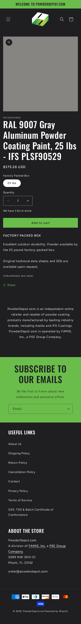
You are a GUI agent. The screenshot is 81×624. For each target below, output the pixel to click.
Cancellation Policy (21, 472)
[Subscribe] (67, 409)
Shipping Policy (19, 453)
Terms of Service (20, 500)
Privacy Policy (18, 491)
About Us (15, 444)
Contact (14, 481)
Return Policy (17, 462)
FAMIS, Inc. (37, 546)
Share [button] (11, 285)
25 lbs (11, 183)
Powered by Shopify (56, 611)
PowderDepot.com (33, 611)
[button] (8, 19)
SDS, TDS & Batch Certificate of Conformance (31, 512)
